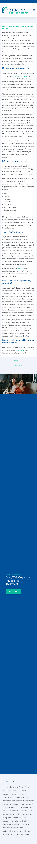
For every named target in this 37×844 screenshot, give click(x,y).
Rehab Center (29, 26)
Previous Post (18, 360)
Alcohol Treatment (9, 26)
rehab (19, 268)
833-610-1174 (20, 350)
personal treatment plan (19, 76)
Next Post (18, 366)
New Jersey (20, 26)
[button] (33, 10)
